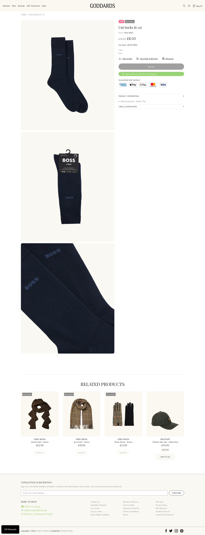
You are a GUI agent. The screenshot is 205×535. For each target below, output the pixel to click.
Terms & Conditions (131, 511)
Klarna (125, 515)
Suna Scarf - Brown (82, 442)
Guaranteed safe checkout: (130, 80)
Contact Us (95, 502)
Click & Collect (129, 505)
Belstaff (165, 439)
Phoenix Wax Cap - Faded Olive (165, 442)
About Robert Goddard (100, 515)
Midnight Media (66, 531)
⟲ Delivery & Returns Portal (36, 514)
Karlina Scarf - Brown (40, 442)
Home (23, 15)
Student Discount (163, 511)
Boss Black (129, 33)
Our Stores (95, 508)
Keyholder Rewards (98, 505)
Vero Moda (40, 439)
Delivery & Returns (130, 502)
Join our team (96, 511)
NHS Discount (161, 508)
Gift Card (159, 502)
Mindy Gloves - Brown (123, 442)
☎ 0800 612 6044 (30, 506)
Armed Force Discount (165, 515)
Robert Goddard (102, 6)
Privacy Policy (161, 505)
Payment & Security (131, 508)
